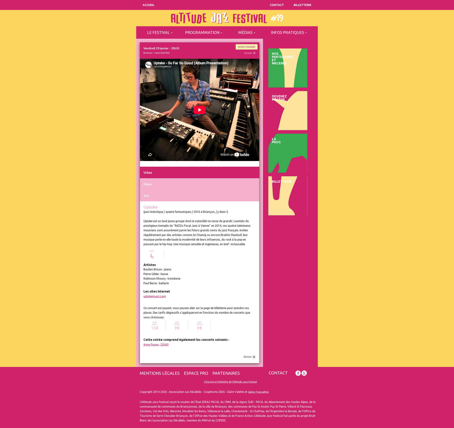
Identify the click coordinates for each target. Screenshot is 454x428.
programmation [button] (202, 32)
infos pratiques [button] (288, 32)
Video (147, 172)
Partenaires (226, 373)
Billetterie (302, 5)
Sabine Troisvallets (258, 392)
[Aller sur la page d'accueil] (227, 18)
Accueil (148, 5)
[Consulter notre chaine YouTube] (304, 373)
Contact (277, 5)
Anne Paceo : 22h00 (155, 344)
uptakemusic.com (154, 296)
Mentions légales (160, 373)
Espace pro (196, 373)
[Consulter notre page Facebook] (298, 373)
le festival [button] (159, 32)
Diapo (147, 184)
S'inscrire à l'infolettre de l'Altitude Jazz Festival (230, 381)
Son (146, 195)
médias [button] (245, 32)
